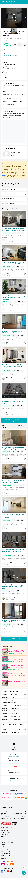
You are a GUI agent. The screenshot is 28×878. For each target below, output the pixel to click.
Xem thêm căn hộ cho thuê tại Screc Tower (14, 420)
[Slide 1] (14, 31)
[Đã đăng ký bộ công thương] (6, 824)
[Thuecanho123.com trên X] (5, 871)
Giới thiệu (3, 844)
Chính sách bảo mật (5, 853)
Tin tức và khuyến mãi (6, 838)
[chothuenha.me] (7, 798)
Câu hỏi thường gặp (5, 834)
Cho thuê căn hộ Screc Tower (10, 55)
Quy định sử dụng (5, 847)
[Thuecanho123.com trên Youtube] (8, 871)
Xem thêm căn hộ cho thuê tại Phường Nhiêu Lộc (14, 638)
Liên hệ (2, 836)
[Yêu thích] (25, 241)
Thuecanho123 (15, 783)
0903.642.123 (17, 759)
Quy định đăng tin (5, 849)
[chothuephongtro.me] (21, 798)
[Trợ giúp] (24, 873)
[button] (25, 1)
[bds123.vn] (7, 794)
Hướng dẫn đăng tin (5, 832)
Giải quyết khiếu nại (5, 855)
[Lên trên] (24, 868)
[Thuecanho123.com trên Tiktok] (11, 871)
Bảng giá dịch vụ (4, 830)
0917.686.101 (17, 771)
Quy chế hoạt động (5, 851)
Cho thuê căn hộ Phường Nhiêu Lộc (11, 51)
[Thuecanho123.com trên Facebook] (2, 871)
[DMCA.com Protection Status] (15, 823)
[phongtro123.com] (21, 794)
